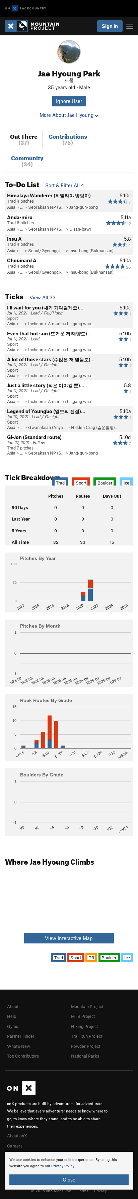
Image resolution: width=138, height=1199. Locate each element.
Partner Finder (20, 1036)
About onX (17, 1135)
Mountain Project (87, 1006)
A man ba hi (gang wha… (71, 323)
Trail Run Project (86, 1036)
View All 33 (42, 297)
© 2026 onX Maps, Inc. (51, 1190)
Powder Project (85, 1046)
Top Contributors (23, 1056)
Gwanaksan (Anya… (47, 427)
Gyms (12, 1026)
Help (11, 1016)
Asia (11, 207)
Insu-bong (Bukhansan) (91, 250)
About (12, 1006)
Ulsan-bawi (80, 229)
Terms (83, 1190)
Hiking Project (84, 1026)
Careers (14, 1145)
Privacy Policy (62, 1166)
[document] (69, 1171)
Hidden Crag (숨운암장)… (94, 427)
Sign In (110, 26)
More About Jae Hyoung (67, 115)
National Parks (85, 1056)
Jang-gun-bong (83, 207)
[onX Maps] (21, 1093)
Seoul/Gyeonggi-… (46, 250)
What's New (18, 1046)
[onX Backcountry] (25, 8)
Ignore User (69, 101)
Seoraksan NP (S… (46, 207)
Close (69, 1179)
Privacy (100, 1190)
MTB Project (83, 1016)
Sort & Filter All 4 (64, 185)
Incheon (35, 323)
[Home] (35, 26)
